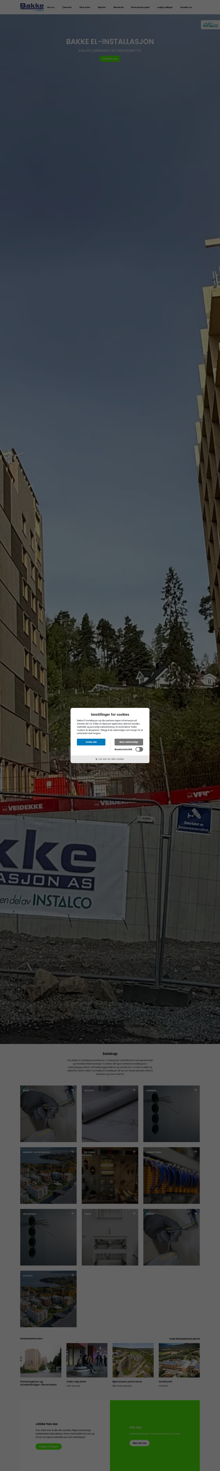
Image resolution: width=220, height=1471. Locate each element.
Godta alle (91, 742)
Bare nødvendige (129, 742)
